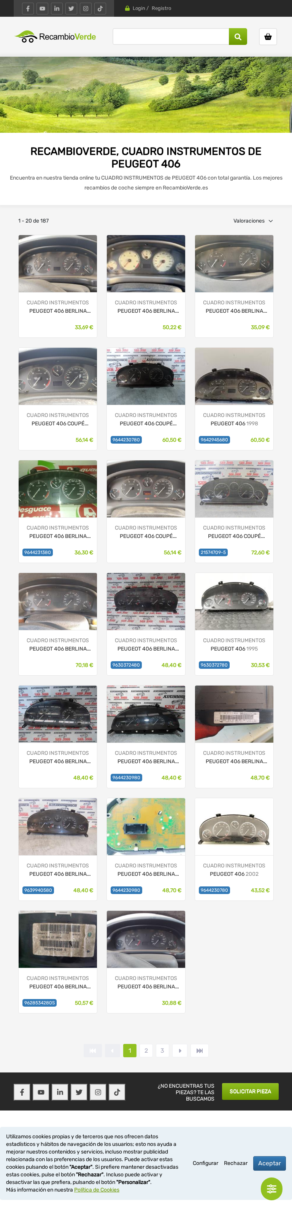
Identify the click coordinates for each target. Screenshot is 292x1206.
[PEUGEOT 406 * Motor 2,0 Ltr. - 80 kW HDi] (58, 488)
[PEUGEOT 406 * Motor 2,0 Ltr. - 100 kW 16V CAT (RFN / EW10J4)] (146, 376)
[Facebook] (28, 8)
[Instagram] (86, 8)
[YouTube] (42, 8)
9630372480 (126, 665)
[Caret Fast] (112, 1050)
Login (139, 8)
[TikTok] (100, 8)
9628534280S (39, 1003)
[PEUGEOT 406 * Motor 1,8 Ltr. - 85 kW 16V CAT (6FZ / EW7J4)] (58, 714)
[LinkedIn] (57, 8)
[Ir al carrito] (268, 36)
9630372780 (214, 665)
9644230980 (126, 777)
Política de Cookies (96, 1190)
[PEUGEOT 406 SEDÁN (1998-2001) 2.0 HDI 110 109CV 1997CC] (234, 376)
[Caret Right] (179, 1050)
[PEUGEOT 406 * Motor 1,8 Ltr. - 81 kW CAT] (146, 601)
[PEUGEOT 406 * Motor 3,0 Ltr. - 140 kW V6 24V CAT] (234, 488)
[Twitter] (71, 8)
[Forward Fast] (199, 1050)
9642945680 (214, 439)
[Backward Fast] (93, 1050)
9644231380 (37, 552)
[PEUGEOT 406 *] (58, 263)
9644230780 (126, 439)
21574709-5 (213, 552)
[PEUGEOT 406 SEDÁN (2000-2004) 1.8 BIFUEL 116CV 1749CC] (234, 826)
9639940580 (38, 890)
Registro (161, 8)
